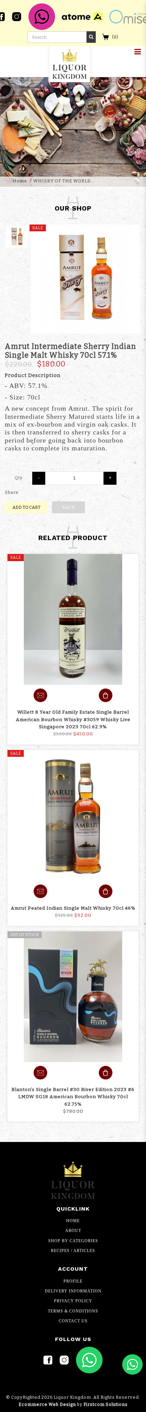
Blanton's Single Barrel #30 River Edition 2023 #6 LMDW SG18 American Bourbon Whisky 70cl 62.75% (73, 1097)
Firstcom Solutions (106, 1404)
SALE (15, 557)
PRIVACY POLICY (73, 1301)
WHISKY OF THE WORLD (62, 180)
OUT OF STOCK (24, 934)
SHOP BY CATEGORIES (73, 1240)
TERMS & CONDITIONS (73, 1311)
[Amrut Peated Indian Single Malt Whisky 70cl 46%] (72, 815)
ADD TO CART (26, 507)
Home (20, 180)
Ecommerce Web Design (47, 1404)
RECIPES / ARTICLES (73, 1250)
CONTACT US (73, 1321)
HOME (73, 1220)
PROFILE (73, 1281)
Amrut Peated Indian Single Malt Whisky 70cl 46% (73, 908)
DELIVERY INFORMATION (73, 1291)
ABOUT (73, 1230)
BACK (68, 507)
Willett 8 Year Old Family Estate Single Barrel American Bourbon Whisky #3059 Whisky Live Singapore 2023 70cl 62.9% (73, 719)
